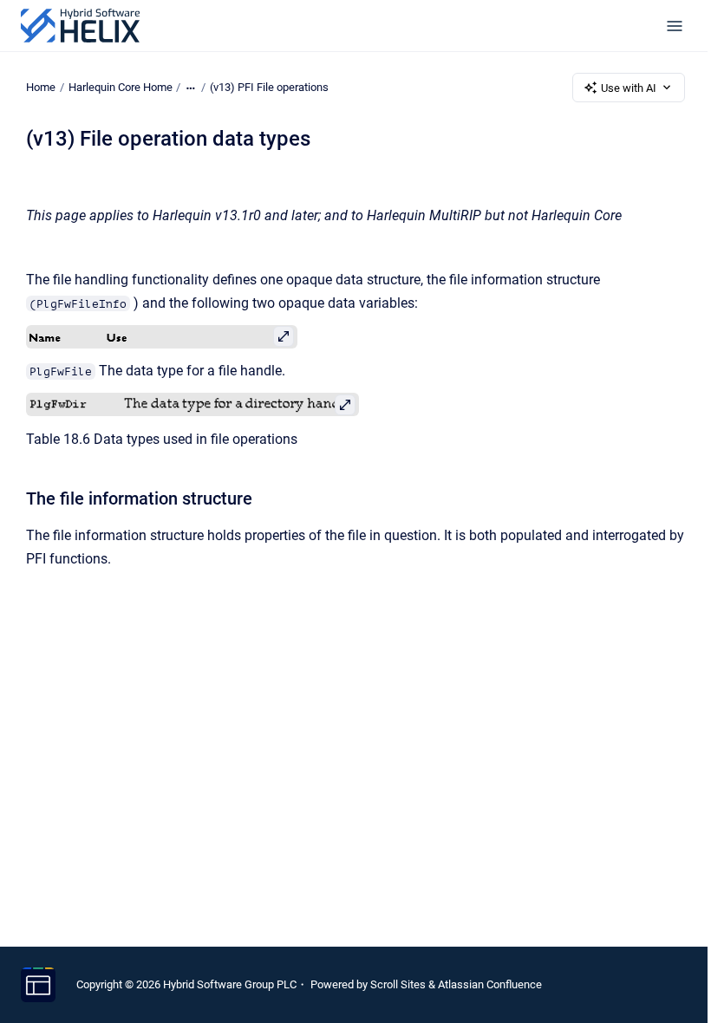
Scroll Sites (398, 984)
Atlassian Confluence (490, 984)
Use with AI (628, 87)
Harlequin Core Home (120, 87)
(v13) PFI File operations (269, 87)
